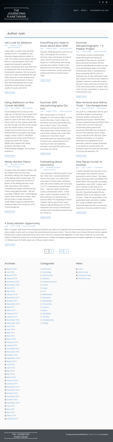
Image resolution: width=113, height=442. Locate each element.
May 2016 (11, 333)
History (45, 285)
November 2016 (13, 320)
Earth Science (47, 275)
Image (44, 288)
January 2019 (12, 278)
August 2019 (12, 275)
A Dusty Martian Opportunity (22, 223)
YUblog (45, 323)
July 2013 (10, 406)
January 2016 (12, 345)
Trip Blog (45, 317)
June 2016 (11, 329)
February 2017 (12, 314)
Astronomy (46, 269)
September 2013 (13, 403)
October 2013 (12, 400)
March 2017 (11, 310)
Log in (80, 269)
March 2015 (11, 377)
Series (83, 10)
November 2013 (13, 396)
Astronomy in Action (99, 10)
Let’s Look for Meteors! (18, 42)
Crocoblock (104, 434)
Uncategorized (48, 320)
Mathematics (47, 294)
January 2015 (12, 384)
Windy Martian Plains (17, 162)
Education (46, 278)
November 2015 (13, 352)
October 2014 (12, 393)
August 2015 (12, 361)
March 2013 (11, 416)
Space (44, 310)
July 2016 (10, 326)
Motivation (46, 298)
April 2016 (11, 336)
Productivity (47, 304)
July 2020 (10, 272)
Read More (10, 92)
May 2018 (11, 291)
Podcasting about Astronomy (51, 163)
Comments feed (84, 275)
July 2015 (10, 365)
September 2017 (13, 304)
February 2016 (12, 342)
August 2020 (12, 269)
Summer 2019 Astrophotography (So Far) (54, 105)
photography (47, 301)
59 (61, 251)
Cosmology (46, 272)
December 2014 (13, 387)
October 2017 (12, 301)
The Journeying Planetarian (16, 14)
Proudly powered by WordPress (77, 434)
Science (45, 307)
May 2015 (11, 371)
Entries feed (83, 272)
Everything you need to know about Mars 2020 (54, 44)
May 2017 (11, 307)
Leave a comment (14, 47)
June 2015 (11, 368)
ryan (6, 45)
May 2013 (11, 409)
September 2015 (13, 358)
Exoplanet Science (49, 282)
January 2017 (12, 317)
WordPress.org (84, 278)
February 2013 (12, 419)
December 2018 (13, 282)
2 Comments (101, 108)
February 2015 (12, 380)
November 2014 (13, 390)
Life (44, 291)
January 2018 (12, 294)
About (76, 10)
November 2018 (13, 285)
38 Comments (28, 108)
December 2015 (13, 349)
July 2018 (10, 288)
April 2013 (11, 412)
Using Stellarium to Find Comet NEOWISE (19, 104)
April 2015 (11, 374)
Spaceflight (46, 314)
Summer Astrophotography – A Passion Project (90, 46)
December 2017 (13, 298)
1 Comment (98, 167)
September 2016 (13, 323)
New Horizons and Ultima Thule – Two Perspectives (91, 104)
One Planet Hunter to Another (89, 163)
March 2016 (11, 339)
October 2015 (12, 355)
